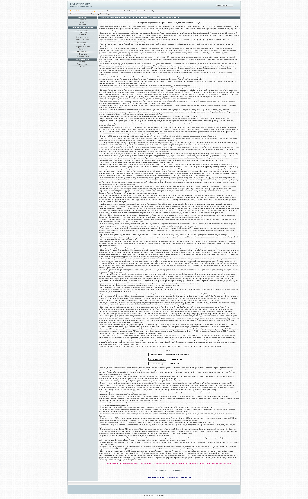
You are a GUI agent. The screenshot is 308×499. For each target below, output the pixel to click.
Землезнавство (82, 42)
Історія (82, 44)
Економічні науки (82, 37)
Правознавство (83, 11)
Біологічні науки (82, 30)
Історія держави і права (98, 11)
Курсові (82, 22)
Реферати (82, 20)
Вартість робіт (96, 14)
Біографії (82, 62)
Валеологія (82, 32)
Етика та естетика (82, 39)
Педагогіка (82, 49)
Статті (82, 66)
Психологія (83, 54)
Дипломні (82, 25)
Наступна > (177, 470)
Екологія (82, 35)
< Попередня (161, 470)
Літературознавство (82, 47)
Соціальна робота (82, 56)
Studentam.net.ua (80, 4)
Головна (73, 11)
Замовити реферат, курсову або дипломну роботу (169, 477)
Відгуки (109, 14)
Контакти (83, 14)
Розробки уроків (82, 64)
